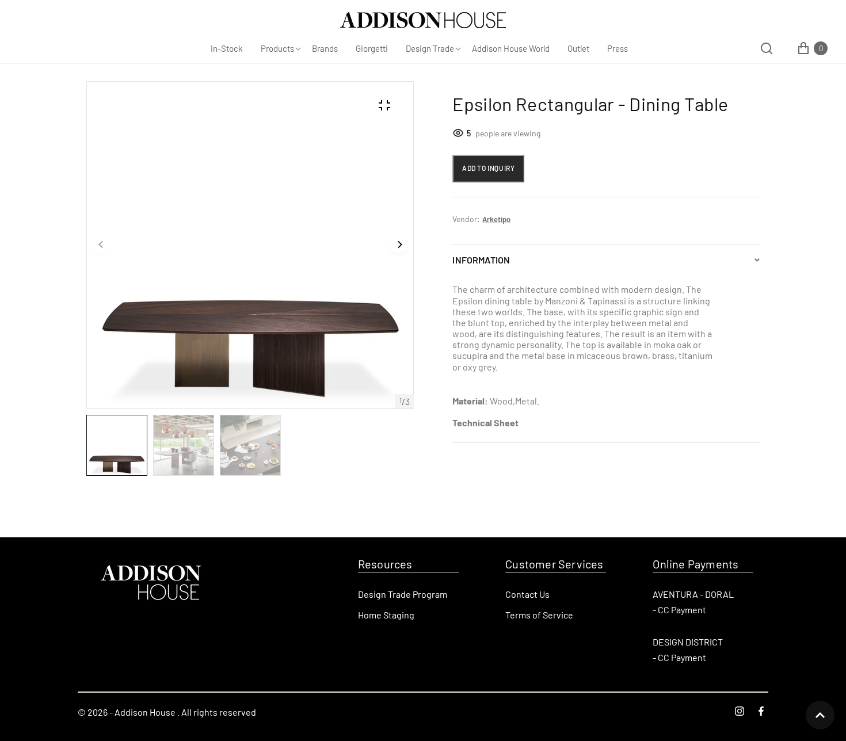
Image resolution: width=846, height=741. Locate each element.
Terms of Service (539, 614)
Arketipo (496, 219)
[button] (101, 245)
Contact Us (527, 594)
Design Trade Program (402, 594)
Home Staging (386, 614)
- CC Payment (679, 609)
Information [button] (481, 259)
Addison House (145, 711)
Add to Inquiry (488, 168)
